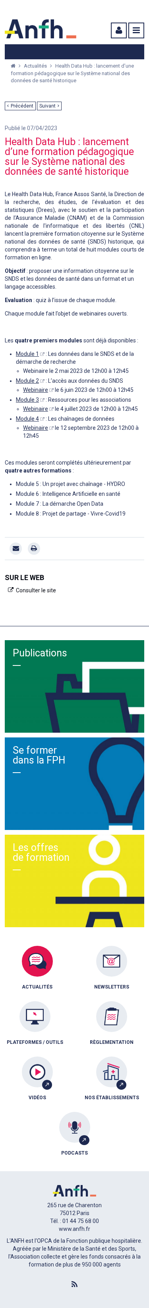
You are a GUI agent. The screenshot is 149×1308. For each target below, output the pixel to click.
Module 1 (27, 354)
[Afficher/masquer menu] (136, 30)
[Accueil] (40, 28)
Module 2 (27, 381)
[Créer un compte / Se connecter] (118, 30)
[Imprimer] (34, 548)
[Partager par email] (16, 548)
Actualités (36, 66)
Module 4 (27, 419)
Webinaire (35, 390)
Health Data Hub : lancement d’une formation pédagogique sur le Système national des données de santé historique (72, 73)
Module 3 (27, 400)
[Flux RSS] (74, 1284)
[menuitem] (37, 973)
